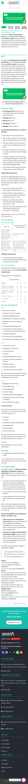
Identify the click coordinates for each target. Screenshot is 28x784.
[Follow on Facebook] (3, 652)
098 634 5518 (6, 671)
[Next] (24, 18)
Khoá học (17, 8)
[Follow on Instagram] (6, 652)
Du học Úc (4, 751)
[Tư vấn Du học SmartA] (14, 2)
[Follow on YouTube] (21, 652)
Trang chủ (11, 8)
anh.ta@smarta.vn (8, 711)
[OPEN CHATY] (24, 780)
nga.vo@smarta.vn (8, 729)
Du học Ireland (5, 744)
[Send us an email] (14, 652)
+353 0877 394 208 (8, 707)
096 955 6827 (16, 643)
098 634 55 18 (15, 639)
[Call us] (17, 652)
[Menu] (2, 2)
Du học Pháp (5, 740)
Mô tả (3, 56)
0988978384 (4, 648)
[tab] (14, 56)
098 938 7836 (6, 690)
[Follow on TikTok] (10, 652)
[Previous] (3, 18)
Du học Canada (5, 747)
